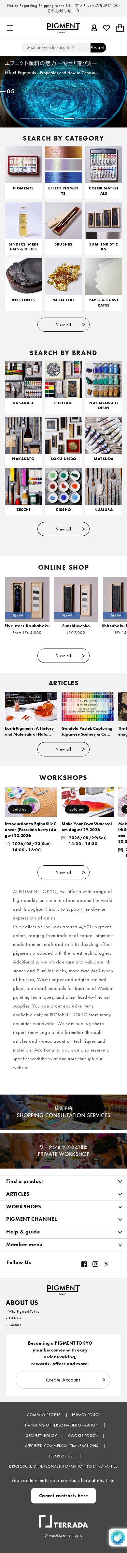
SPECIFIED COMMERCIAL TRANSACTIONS (62, 1445)
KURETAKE (63, 403)
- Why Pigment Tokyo (22, 1311)
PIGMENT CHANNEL (31, 1219)
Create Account (63, 1379)
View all (63, 324)
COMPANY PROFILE (44, 1414)
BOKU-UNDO (63, 458)
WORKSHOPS (23, 1206)
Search (98, 47)
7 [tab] (91, 118)
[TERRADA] (63, 1518)
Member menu (24, 1244)
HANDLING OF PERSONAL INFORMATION (62, 1425)
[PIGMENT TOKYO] (63, 1288)
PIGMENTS (23, 188)
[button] (10, 28)
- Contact (13, 1324)
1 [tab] (25, 118)
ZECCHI (23, 509)
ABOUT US (22, 1302)
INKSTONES (23, 300)
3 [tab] (47, 118)
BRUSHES (63, 244)
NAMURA (103, 509)
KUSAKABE (23, 403)
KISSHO (63, 509)
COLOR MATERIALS (103, 191)
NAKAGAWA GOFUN (103, 406)
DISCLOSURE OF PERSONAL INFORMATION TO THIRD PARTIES (63, 1466)
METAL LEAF (63, 300)
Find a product (24, 1181)
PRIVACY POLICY (86, 1414)
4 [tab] (58, 118)
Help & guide (23, 1231)
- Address (13, 1318)
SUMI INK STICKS (103, 247)
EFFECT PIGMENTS (63, 191)
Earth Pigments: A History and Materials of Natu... (29, 731)
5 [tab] (69, 118)
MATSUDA (103, 458)
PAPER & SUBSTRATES (104, 303)
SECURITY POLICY (42, 1435)
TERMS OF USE (62, 1456)
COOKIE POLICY (83, 1435)
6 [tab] (80, 118)
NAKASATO (23, 458)
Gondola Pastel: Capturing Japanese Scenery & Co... (87, 731)
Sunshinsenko (76, 626)
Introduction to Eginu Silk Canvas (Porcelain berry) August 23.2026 (30, 829)
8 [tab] (102, 118)
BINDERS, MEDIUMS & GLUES (23, 247)
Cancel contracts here (63, 1495)
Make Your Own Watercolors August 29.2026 (87, 826)
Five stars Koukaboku (27, 626)
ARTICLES (18, 1193)
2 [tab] (36, 118)
